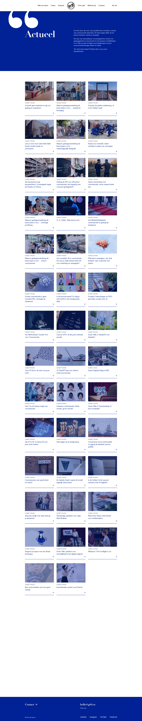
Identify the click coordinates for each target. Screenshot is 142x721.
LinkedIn (83, 717)
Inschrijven (77, 624)
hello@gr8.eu (87, 704)
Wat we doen (43, 5)
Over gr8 (81, 5)
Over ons (83, 708)
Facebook (113, 717)
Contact (101, 5)
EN (116, 5)
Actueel (61, 5)
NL (113, 5)
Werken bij (92, 5)
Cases (53, 5)
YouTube (103, 717)
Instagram (93, 717)
